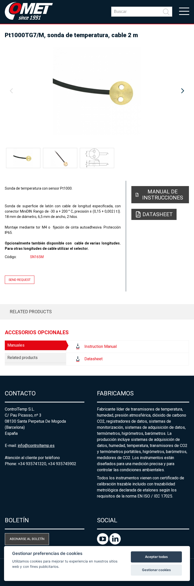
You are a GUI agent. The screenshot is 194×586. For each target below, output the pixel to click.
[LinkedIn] (115, 543)
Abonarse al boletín (27, 539)
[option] (97, 91)
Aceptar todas (156, 557)
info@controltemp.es (36, 445)
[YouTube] (103, 543)
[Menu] (184, 11)
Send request (20, 280)
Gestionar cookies (156, 570)
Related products (31, 311)
